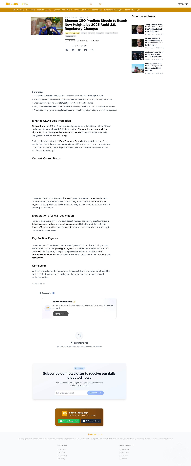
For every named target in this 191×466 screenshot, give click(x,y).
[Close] (124, 211)
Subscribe (109, 246)
